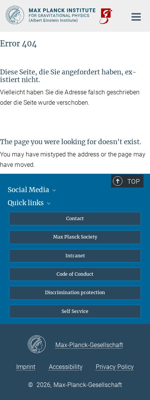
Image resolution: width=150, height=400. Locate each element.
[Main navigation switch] (136, 17)
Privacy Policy (115, 366)
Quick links (26, 203)
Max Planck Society (75, 237)
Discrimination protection (75, 292)
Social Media (29, 190)
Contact (75, 218)
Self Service (75, 311)
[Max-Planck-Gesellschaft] (41, 345)
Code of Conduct (75, 274)
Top (133, 181)
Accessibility (66, 366)
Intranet (75, 255)
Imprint (25, 366)
